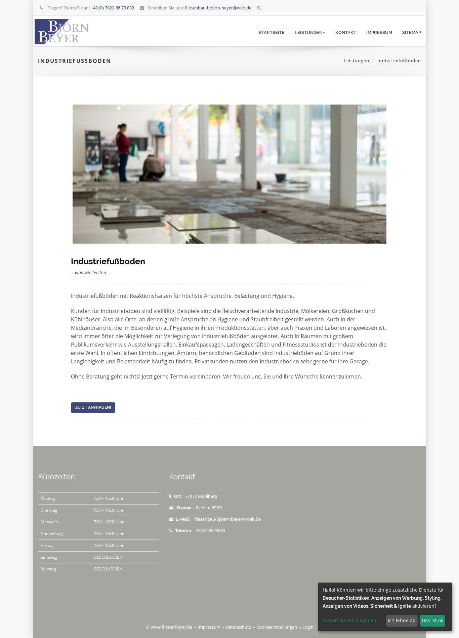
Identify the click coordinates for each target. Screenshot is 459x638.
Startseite (272, 32)
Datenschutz (238, 627)
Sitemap (411, 32)
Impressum (379, 32)
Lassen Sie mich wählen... (351, 620)
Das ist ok (432, 620)
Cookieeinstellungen (276, 627)
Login (308, 627)
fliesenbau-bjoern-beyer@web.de (227, 519)
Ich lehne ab (402, 620)
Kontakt (345, 32)
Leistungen (309, 32)
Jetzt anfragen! (93, 407)
